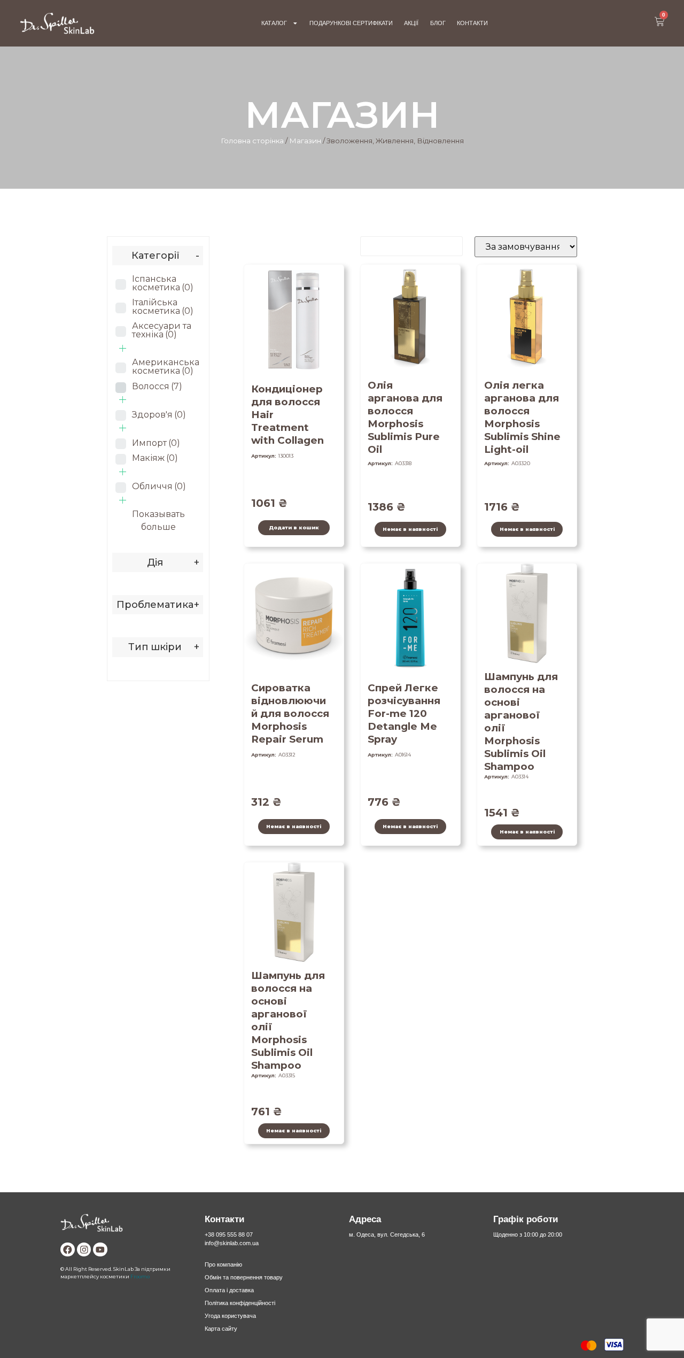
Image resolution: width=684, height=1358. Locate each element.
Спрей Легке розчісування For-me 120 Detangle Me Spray (404, 713)
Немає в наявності (410, 529)
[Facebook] (67, 1250)
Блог (438, 23)
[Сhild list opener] (122, 348)
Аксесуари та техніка (161, 330)
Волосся (157, 386)
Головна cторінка (252, 140)
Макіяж (155, 458)
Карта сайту (221, 1328)
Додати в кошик (294, 527)
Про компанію (223, 1264)
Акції (411, 23)
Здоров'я (159, 415)
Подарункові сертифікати (351, 23)
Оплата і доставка (229, 1290)
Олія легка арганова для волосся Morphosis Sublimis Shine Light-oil (522, 417)
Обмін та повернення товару (244, 1277)
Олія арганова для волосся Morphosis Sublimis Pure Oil (405, 417)
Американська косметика (165, 366)
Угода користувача (230, 1316)
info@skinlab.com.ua (232, 1243)
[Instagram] (84, 1250)
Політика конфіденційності (240, 1303)
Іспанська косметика (162, 283)
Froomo (140, 1276)
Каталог (274, 23)
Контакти (472, 23)
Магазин (305, 140)
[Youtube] (100, 1250)
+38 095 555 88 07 (229, 1234)
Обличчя (159, 486)
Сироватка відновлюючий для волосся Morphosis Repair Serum (290, 713)
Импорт (156, 443)
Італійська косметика (162, 306)
